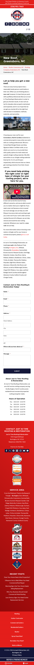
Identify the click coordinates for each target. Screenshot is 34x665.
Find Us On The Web (17, 447)
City (5, 328)
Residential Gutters (17, 627)
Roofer (17, 632)
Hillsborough (19, 505)
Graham (18, 503)
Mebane (12, 505)
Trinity (12, 513)
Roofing (17, 614)
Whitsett (25, 495)
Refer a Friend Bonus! (17, 660)
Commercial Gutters (17, 623)
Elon (17, 247)
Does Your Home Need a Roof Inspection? (17, 577)
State (5, 335)
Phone (6, 306)
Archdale (17, 513)
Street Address (8, 321)
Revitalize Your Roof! (17, 641)
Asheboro (13, 510)
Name (6, 291)
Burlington (12, 247)
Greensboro (15, 250)
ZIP (5, 343)
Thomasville (24, 513)
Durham (26, 505)
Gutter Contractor (17, 618)
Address (6, 313)
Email (5, 299)
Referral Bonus (17, 645)
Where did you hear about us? (13, 346)
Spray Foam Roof (17, 636)
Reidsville (13, 503)
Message (6, 354)
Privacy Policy (17, 655)
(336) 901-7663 (17, 6)
